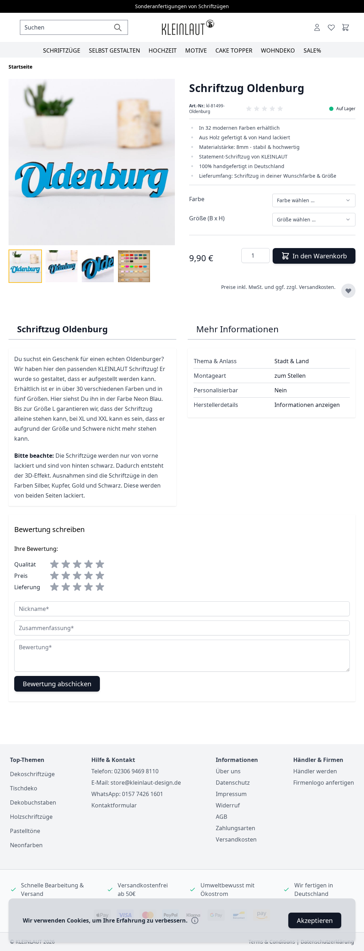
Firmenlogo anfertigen (323, 782)
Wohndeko (278, 50)
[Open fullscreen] (92, 162)
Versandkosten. (317, 287)
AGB (221, 817)
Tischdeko (23, 788)
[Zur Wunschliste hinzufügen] (348, 291)
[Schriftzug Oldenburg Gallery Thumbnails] (80, 266)
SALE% (312, 50)
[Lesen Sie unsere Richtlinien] (195, 920)
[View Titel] (134, 266)
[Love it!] (331, 27)
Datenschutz (233, 782)
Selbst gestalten (114, 50)
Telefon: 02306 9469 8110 (125, 771)
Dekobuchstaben (33, 802)
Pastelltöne (25, 831)
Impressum (231, 794)
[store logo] (187, 28)
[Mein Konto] (317, 27)
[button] (272, 108)
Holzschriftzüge (31, 817)
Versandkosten (236, 839)
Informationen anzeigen (307, 405)
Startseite (20, 66)
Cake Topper (233, 50)
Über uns (228, 771)
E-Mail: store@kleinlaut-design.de (136, 782)
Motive (196, 50)
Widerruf (228, 805)
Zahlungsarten (235, 828)
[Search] (118, 27)
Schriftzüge (61, 50)
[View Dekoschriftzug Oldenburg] (25, 266)
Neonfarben (26, 845)
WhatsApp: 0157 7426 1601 (127, 794)
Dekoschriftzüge (32, 774)
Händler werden (315, 771)
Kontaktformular (114, 805)
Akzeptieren (315, 920)
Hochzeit (163, 50)
